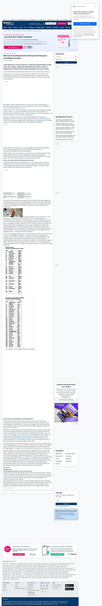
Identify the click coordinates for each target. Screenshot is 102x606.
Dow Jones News (53, 563)
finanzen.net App (57, 584)
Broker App (55, 588)
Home (5, 30)
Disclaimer (30, 588)
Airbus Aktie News (70, 570)
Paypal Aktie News (29, 570)
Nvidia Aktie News (41, 565)
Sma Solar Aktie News (30, 576)
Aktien (5, 27)
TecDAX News (44, 563)
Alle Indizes (68, 456)
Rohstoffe (55, 27)
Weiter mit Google (85, 23)
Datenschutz (31, 586)
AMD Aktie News (7, 573)
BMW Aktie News (15, 577)
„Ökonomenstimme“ (45, 118)
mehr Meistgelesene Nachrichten (64, 139)
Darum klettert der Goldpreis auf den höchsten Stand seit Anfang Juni (65, 132)
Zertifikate (31, 27)
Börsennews (6, 563)
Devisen (68, 27)
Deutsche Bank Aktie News (29, 568)
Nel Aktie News (6, 576)
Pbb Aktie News (54, 577)
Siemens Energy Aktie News (40, 566)
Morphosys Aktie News (38, 573)
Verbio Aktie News (63, 577)
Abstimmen (66, 504)
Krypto (62, 27)
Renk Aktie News (49, 570)
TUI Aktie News (51, 566)
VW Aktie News (15, 579)
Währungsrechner (57, 586)
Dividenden (69, 461)
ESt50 (12, 19)
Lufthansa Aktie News (59, 570)
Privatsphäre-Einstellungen (31, 593)
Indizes (15, 27)
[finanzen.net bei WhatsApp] (43, 591)
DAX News (30, 563)
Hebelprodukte (40, 27)
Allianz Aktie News (61, 566)
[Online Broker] (9, 24)
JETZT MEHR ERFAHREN (57, 554)
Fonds (21, 27)
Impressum (30, 584)
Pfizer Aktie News (63, 573)
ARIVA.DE (39, 604)
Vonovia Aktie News (64, 571)
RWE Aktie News (39, 570)
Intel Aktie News (7, 574)
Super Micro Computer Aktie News (40, 577)
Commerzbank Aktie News (53, 568)
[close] (95, 6)
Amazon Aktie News (27, 566)
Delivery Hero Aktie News (43, 576)
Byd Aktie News (6, 571)
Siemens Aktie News (39, 574)
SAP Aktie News (18, 568)
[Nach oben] (74, 604)
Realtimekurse (59, 456)
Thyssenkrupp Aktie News (29, 571)
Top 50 (57, 458)
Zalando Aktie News (26, 577)
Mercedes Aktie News (42, 571)
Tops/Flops (68, 458)
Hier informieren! (60, 518)
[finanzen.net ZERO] (28, 47)
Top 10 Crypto (31, 19)
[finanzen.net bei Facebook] (44, 585)
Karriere (5, 586)
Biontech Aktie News (16, 571)
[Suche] (43, 23)
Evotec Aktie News (26, 573)
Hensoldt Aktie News (8, 570)
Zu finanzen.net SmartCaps (66, 399)
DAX (4, 19)
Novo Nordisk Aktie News (51, 573)
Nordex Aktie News (53, 571)
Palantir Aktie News (17, 574)
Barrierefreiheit (31, 595)
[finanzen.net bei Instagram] (41, 585)
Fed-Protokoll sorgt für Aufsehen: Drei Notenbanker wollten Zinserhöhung (65, 136)
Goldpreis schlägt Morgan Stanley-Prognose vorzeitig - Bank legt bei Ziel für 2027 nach (65, 124)
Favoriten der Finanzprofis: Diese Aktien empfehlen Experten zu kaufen (65, 120)
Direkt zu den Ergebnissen (62, 506)
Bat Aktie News (6, 577)
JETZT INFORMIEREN (19, 554)
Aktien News (13, 563)
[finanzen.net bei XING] (47, 588)
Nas (41, 19)
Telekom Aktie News (67, 576)
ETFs (25, 27)
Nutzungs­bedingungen (33, 590)
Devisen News (70, 563)
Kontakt (4, 584)
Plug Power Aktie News (67, 568)
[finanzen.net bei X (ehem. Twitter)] (41, 588)
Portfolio (58, 463)
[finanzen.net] (8, 22)
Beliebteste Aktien (70, 453)
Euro (57, 19)
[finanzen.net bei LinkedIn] (44, 588)
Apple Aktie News (42, 568)
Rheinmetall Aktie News (53, 565)
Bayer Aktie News (16, 566)
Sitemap (5, 590)
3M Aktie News (6, 579)
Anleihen (48, 27)
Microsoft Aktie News (8, 568)
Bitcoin (49, 19)
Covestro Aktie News (28, 574)
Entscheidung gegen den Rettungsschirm (21, 436)
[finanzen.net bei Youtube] (47, 585)
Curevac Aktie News (50, 574)
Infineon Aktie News (19, 570)
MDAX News (37, 563)
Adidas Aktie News (70, 574)
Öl (64, 19)
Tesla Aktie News (64, 565)
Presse (4, 588)
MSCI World (21, 19)
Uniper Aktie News (16, 573)
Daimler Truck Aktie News (17, 576)
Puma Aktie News (60, 574)
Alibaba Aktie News (56, 576)
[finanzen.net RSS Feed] (46, 591)
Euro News (12, 565)
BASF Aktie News (7, 566)
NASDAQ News (62, 563)
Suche (66, 62)
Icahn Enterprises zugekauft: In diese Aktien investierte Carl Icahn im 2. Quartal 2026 (65, 128)
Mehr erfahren (12, 47)
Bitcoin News (33, 565)
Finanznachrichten (22, 563)
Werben (17, 586)
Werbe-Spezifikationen (20, 588)
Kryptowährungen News (22, 565)
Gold (71, 19)
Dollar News (6, 565)
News (10, 27)
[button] (50, 23)
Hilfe (16, 584)
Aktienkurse (59, 453)
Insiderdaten (59, 461)
